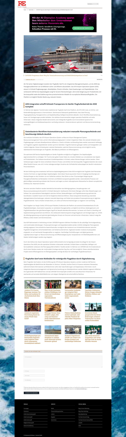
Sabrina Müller (30, 79)
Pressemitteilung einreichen (57, 411)
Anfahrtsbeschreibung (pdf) (30, 414)
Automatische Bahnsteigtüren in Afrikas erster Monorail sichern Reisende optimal (53, 338)
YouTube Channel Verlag (84, 417)
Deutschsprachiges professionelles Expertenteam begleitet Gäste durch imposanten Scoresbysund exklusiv (32, 339)
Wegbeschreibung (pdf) (29, 422)
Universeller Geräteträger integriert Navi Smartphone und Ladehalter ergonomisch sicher (73, 294)
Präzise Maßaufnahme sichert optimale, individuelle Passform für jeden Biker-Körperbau (73, 315)
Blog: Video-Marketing (83, 411)
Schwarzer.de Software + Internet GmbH (33, 435)
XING (80, 425)
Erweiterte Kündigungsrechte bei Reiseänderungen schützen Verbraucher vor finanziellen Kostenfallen (93, 316)
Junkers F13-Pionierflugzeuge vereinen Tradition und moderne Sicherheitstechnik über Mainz (32, 294)
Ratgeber (53, 417)
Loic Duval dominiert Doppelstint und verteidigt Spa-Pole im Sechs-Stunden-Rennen (93, 338)
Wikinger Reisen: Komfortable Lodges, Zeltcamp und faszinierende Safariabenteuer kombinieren (53, 316)
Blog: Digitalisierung (83, 414)
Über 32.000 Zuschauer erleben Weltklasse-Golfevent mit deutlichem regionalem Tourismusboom (53, 294)
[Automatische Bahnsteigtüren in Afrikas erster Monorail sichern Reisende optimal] (53, 329)
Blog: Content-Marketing (84, 408)
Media (52, 408)
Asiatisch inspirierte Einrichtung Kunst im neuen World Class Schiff (32, 315)
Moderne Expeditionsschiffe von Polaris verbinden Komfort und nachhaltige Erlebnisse (73, 338)
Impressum (26, 411)
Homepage (26, 408)
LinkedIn (80, 422)
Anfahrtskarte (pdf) (28, 420)
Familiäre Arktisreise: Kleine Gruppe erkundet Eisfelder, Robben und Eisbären (93, 293)
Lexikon (53, 414)
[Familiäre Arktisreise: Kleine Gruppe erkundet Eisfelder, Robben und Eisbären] (93, 284)
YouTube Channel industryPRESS (86, 420)
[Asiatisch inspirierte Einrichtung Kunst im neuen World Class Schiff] (32, 307)
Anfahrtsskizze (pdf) (28, 417)
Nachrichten (99, 79)
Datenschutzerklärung (81, 389)
